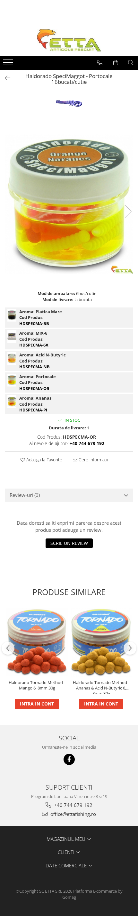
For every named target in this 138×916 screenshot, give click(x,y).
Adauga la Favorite (43, 460)
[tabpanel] (69, 204)
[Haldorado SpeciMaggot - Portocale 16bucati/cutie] (69, 204)
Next (128, 211)
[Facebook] (69, 759)
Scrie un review (69, 543)
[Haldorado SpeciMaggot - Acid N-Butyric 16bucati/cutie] (12, 358)
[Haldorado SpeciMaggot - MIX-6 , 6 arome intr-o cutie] (12, 336)
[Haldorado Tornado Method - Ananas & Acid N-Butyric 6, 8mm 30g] (101, 642)
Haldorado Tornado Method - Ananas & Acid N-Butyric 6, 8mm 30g (101, 687)
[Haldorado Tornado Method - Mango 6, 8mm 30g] (37, 642)
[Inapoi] (5, 78)
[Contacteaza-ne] (99, 62)
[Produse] (8, 64)
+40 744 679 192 (72, 805)
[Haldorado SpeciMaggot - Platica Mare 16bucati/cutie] (12, 315)
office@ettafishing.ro (72, 814)
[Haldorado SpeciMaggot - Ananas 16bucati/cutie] (12, 401)
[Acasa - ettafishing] (69, 40)
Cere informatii (92, 460)
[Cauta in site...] (131, 62)
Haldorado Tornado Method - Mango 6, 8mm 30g (37, 685)
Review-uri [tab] (25, 495)
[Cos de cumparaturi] (116, 62)
